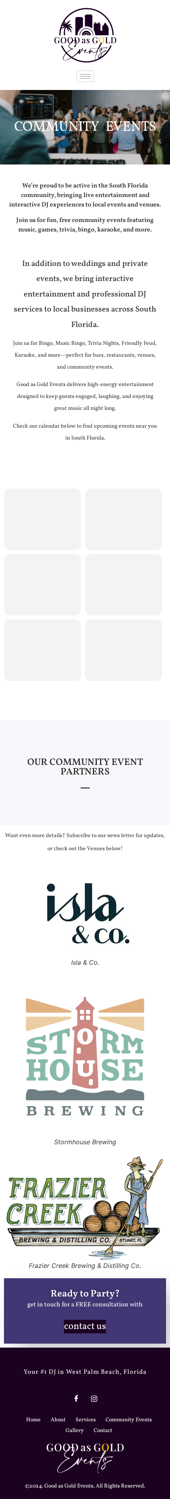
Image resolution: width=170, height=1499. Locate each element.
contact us (85, 1326)
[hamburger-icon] (85, 76)
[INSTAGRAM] (94, 1398)
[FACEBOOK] (76, 1398)
